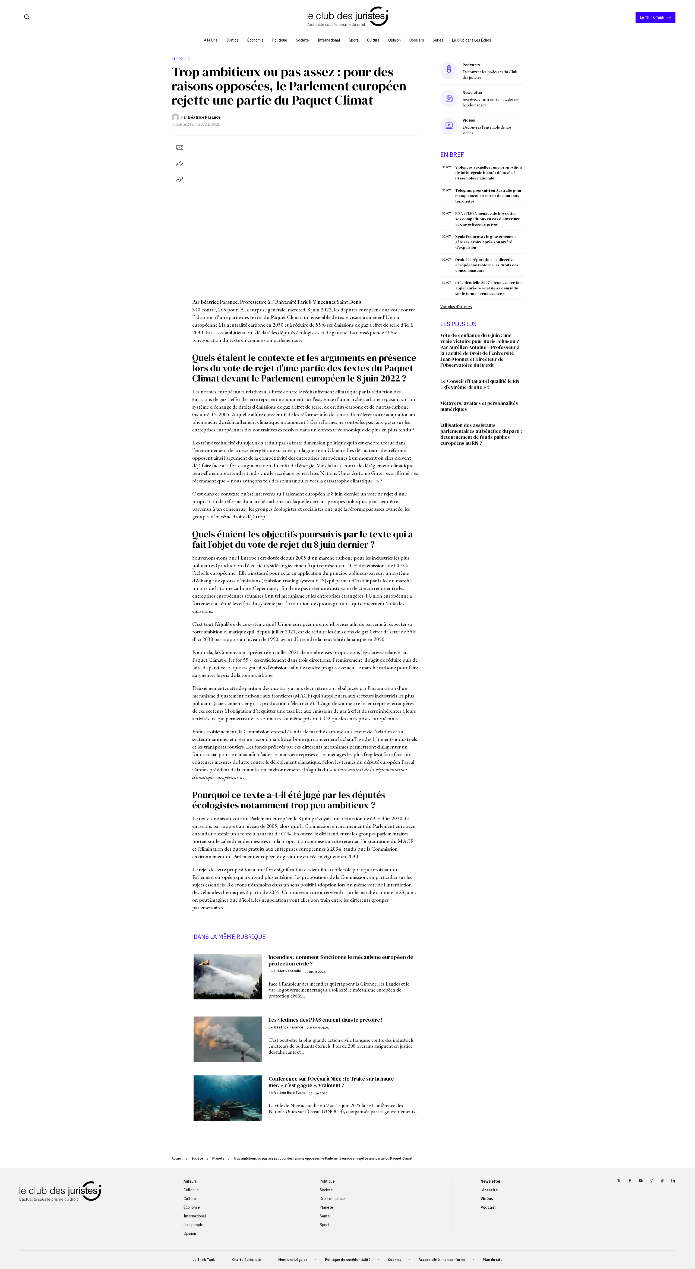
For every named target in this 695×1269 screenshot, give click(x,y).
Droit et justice (332, 1198)
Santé (325, 1216)
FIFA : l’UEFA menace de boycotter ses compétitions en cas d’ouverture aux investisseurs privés (487, 219)
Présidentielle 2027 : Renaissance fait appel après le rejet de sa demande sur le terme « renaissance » (488, 288)
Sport (353, 40)
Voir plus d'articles (456, 306)
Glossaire (489, 1190)
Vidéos (487, 1198)
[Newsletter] (449, 98)
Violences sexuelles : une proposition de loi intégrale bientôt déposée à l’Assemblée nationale (488, 173)
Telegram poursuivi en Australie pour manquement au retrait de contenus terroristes (488, 196)
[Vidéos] (449, 126)
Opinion (394, 40)
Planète (218, 1158)
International (329, 40)
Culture (373, 40)
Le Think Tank (652, 17)
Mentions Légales (293, 1260)
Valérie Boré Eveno (289, 1093)
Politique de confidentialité (348, 1260)
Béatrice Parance (204, 117)
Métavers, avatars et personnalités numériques (479, 406)
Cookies (394, 1260)
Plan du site (493, 1260)
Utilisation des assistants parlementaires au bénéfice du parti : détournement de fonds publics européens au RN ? (481, 434)
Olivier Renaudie (287, 971)
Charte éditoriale (246, 1260)
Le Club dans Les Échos (471, 40)
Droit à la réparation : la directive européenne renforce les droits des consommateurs (487, 265)
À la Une (211, 40)
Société (302, 40)
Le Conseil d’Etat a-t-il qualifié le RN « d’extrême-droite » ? (479, 384)
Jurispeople (193, 1224)
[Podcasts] (449, 70)
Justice (232, 40)
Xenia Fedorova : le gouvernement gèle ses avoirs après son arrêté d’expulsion (485, 242)
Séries (438, 40)
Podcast (488, 1207)
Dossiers (416, 40)
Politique (279, 40)
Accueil (177, 1158)
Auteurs (190, 1181)
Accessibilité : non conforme (442, 1260)
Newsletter (491, 1181)
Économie (255, 40)
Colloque (191, 1190)
